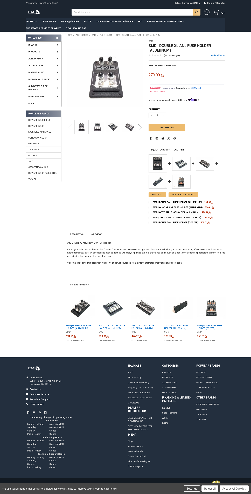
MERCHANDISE (36, 96)
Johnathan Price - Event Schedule (114, 21)
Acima (165, 418)
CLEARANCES (49, 21)
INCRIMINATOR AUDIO (207, 382)
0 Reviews (96, 234)
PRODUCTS (34, 51)
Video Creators (135, 446)
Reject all (210, 488)
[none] (105, 78)
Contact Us (133, 402)
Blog (130, 441)
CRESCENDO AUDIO (38, 167)
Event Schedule (135, 451)
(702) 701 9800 (37, 404)
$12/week (196, 88)
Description (77, 234)
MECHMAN (33, 143)
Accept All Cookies (234, 488)
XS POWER (33, 149)
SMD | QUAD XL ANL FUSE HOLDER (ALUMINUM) (178, 207)
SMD (30, 161)
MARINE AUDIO (36, 72)
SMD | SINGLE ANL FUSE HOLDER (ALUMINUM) (177, 217)
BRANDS (32, 45)
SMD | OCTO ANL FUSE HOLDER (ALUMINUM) (176, 212)
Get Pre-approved (157, 91)
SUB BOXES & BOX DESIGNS (37, 88)
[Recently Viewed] (207, 12)
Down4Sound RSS (137, 456)
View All (32, 179)
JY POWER (201, 419)
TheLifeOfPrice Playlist (139, 461)
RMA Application (70, 21)
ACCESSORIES (35, 65)
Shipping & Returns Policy (140, 387)
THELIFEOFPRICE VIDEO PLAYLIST (43, 28)
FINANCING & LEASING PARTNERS (165, 21)
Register (220, 3)
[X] (168, 138)
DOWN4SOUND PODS (39, 120)
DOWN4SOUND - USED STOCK (43, 173)
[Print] (162, 138)
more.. (199, 392)
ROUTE (87, 21)
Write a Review (218, 55)
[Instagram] (45, 412)
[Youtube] (33, 412)
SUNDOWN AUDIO (37, 137)
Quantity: (154, 109)
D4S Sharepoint (135, 466)
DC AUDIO (33, 155)
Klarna (165, 423)
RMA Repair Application (140, 397)
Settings (192, 488)
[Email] (156, 138)
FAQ (140, 21)
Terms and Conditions (139, 392)
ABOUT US (31, 21)
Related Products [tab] (79, 284)
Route (31, 103)
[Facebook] (151, 138)
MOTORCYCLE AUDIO (39, 79)
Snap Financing (169, 412)
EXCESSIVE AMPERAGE (39, 132)
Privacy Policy (134, 377)
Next (140, 127)
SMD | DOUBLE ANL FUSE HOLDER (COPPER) (175, 222)
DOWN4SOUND (36, 126)
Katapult (166, 408)
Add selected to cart (183, 195)
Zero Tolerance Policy (138, 382)
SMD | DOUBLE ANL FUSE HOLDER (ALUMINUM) (177, 202)
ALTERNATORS (36, 58)
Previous (70, 127)
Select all (157, 195)
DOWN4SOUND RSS (76, 28)
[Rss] (39, 412)
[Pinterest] (174, 138)
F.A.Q (130, 372)
